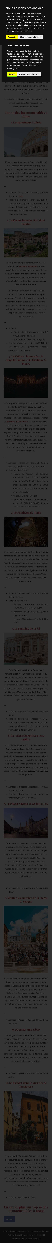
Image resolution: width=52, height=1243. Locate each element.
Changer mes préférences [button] (30, 37)
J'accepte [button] (12, 37)
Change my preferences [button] (29, 74)
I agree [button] (12, 74)
